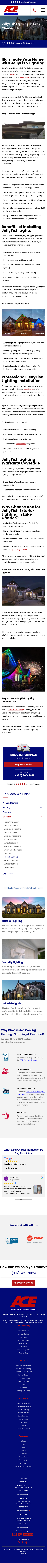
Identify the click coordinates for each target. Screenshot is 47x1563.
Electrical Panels (10, 832)
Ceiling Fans (9, 867)
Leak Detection (23, 1416)
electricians (28, 389)
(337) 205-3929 (24, 775)
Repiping (24, 1425)
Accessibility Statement (23, 1466)
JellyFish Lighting (11, 857)
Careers (23, 1447)
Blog (23, 1444)
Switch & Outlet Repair (13, 850)
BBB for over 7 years (28, 1060)
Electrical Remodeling (12, 829)
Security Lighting (11, 860)
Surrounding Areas (35, 1322)
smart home (21, 444)
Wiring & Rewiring (11, 839)
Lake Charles (24, 77)
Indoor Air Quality (23, 1350)
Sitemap (23, 1553)
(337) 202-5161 (23, 1523)
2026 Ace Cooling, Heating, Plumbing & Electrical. (21, 1549)
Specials (23, 1450)
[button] (23, 784)
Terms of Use (23, 1460)
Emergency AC (23, 1331)
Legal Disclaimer (23, 1463)
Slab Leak (23, 1422)
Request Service (23, 764)
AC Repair (23, 1337)
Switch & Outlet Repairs (23, 1372)
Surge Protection (11, 843)
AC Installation (23, 1334)
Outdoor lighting (11, 864)
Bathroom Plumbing (23, 1406)
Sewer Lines (23, 1419)
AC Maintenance (23, 1340)
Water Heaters (23, 1413)
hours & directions (23, 1494)
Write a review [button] (11, 1168)
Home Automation (11, 822)
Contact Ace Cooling (16, 710)
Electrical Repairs (11, 825)
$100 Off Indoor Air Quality (20, 43)
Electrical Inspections (12, 836)
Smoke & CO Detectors (13, 846)
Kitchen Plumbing (23, 1403)
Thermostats (23, 1353)
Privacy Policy (23, 1457)
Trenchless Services (23, 1429)
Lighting (7, 853)
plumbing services (19, 549)
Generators (24, 1388)
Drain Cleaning (23, 1410)
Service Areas (23, 1454)
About (23, 1441)
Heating (12, 74)
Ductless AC (23, 1343)
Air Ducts (23, 1347)
